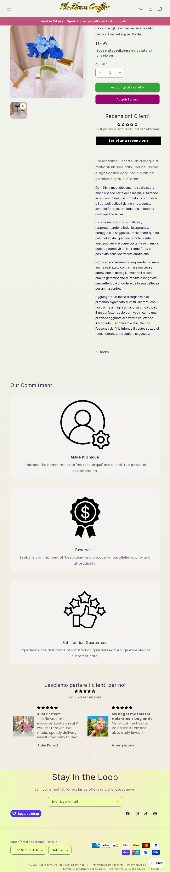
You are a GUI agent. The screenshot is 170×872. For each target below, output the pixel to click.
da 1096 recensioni (85, 697)
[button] (8, 8)
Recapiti (154, 869)
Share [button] (104, 352)
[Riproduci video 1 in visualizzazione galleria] (18, 110)
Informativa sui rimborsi (107, 864)
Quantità (101, 64)
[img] (85, 691)
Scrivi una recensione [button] (128, 140)
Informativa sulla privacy (143, 864)
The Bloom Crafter (50, 864)
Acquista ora (128, 99)
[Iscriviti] (117, 802)
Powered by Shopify (75, 864)
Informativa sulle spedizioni (127, 869)
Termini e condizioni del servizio (84, 869)
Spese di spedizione (113, 50)
